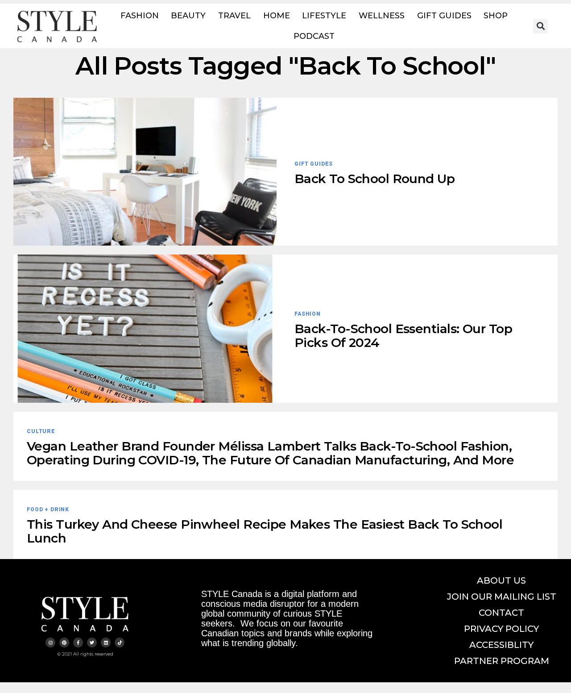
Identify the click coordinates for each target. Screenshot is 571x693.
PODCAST (314, 36)
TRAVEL (234, 16)
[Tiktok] (119, 642)
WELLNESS (382, 16)
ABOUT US (501, 580)
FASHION (139, 16)
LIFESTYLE (324, 16)
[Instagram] (50, 642)
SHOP (496, 16)
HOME (276, 16)
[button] (540, 26)
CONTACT (501, 612)
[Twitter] (92, 642)
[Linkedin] (106, 642)
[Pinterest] (64, 642)
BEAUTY (188, 16)
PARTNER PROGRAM (501, 660)
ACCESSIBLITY (501, 644)
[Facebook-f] (78, 642)
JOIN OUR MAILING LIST (501, 596)
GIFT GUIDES (444, 16)
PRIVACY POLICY (501, 628)
